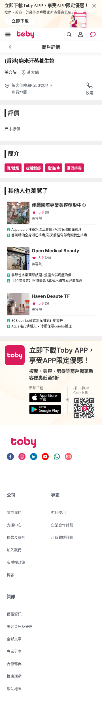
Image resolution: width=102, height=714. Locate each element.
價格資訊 (14, 614)
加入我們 (14, 549)
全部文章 (14, 639)
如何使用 (58, 512)
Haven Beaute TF (51, 296)
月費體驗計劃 (62, 537)
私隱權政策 (16, 562)
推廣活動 (14, 676)
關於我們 (14, 512)
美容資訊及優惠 (20, 626)
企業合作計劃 (62, 525)
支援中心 (14, 525)
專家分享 (14, 651)
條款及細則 (16, 537)
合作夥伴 (14, 663)
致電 (90, 92)
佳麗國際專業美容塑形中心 (59, 205)
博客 (10, 574)
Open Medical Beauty (55, 250)
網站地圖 (14, 688)
